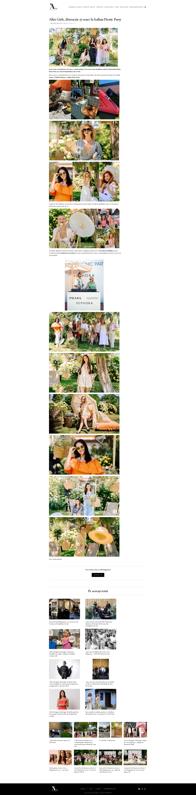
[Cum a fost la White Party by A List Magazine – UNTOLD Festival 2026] (103, 639)
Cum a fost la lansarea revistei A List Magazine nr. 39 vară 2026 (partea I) (135, 770)
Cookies (98, 788)
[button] (145, 7)
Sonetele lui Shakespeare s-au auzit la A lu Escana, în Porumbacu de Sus (63, 623)
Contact (83, 788)
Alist (90, 788)
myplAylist (124, 7)
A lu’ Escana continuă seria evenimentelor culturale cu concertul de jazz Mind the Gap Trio (85, 743)
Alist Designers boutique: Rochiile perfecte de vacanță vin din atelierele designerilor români (64, 714)
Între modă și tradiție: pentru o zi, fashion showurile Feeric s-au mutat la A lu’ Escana (100, 713)
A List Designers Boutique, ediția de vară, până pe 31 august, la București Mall (135, 742)
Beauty (92, 7)
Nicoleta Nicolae (56, 23)
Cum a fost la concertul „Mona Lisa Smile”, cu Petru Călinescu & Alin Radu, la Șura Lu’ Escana (100, 684)
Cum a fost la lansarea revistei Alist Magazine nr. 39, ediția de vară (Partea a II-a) (109, 770)
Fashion (86, 7)
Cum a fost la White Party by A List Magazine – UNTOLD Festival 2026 (98, 653)
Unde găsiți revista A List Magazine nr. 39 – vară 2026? (59, 769)
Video (117, 7)
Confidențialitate (110, 788)
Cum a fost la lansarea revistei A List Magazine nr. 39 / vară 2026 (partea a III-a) (85, 770)
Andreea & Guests (75, 7)
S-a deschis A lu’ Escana (107, 740)
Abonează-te (98, 575)
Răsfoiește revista (136, 7)
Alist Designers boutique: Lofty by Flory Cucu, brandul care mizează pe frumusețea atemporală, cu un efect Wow (63, 684)
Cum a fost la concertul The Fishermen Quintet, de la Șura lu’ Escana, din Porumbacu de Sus (99, 624)
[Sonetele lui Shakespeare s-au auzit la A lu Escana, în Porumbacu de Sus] (67, 609)
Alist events (109, 7)
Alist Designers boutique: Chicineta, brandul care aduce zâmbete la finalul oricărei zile (62, 654)
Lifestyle (99, 7)
